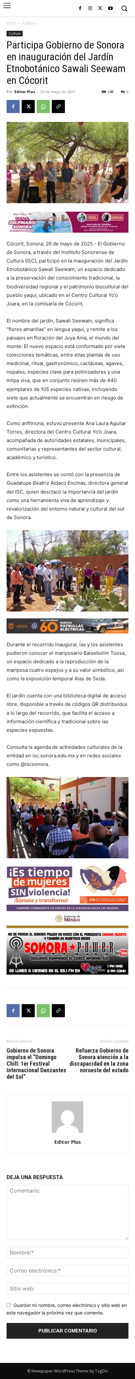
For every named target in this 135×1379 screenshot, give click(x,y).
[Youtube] (110, 9)
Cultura (29, 23)
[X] (100, 9)
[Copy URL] (58, 106)
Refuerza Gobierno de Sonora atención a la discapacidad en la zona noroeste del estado (98, 1060)
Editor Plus (24, 91)
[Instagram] (90, 9)
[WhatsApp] (43, 106)
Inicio (11, 23)
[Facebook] (80, 9)
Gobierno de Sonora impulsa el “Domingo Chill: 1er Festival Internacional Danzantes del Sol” (36, 1063)
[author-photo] (67, 1133)
